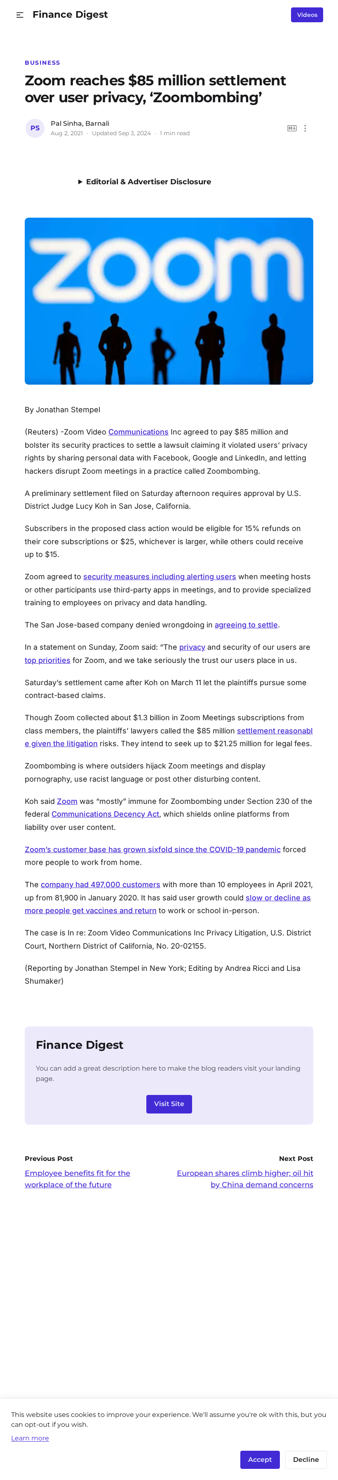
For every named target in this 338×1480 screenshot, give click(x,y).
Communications (138, 432)
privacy (192, 647)
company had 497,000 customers (100, 884)
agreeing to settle (246, 624)
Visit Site (169, 1104)
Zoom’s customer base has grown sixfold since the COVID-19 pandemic (153, 849)
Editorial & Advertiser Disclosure (148, 181)
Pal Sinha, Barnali (80, 123)
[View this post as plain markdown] (292, 128)
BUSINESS (43, 62)
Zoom (67, 801)
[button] (20, 15)
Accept (260, 1460)
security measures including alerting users (159, 576)
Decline (306, 1460)
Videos (307, 15)
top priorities (47, 660)
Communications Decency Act (105, 814)
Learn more (30, 1438)
